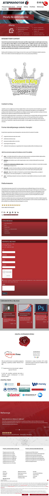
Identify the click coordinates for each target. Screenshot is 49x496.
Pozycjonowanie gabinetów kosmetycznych (34, 456)
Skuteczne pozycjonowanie (31, 461)
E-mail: (4, 259)
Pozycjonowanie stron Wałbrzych (9, 458)
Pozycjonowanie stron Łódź (8, 452)
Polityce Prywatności (11, 486)
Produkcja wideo (21, 477)
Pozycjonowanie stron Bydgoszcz (9, 456)
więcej (12, 323)
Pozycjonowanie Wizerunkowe (31, 452)
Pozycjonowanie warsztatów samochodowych (34, 453)
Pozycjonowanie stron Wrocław (9, 462)
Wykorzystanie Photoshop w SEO (41, 313)
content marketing (15, 214)
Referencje (40, 7)
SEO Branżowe (8, 223)
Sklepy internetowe (38, 27)
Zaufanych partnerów (24, 485)
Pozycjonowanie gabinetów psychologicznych (34, 458)
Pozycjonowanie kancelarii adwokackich (33, 455)
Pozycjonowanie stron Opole (9, 453)
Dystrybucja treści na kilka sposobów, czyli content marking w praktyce (9, 315)
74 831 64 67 (7, 245)
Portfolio (32, 7)
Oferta (26, 7)
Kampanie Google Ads (39, 34)
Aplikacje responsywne (23, 32)
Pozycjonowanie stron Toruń (9, 461)
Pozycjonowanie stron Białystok (9, 459)
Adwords (6, 231)
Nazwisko (4, 254)
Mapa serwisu (36, 474)
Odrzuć (25, 494)
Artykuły (4, 476)
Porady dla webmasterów (10, 229)
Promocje (35, 476)
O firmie (19, 7)
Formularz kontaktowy (37, 473)
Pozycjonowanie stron (8, 7)
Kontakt (4, 9)
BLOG (34, 477)
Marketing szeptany (39, 32)
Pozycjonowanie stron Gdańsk (9, 455)
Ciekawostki (7, 232)
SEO (5, 225)
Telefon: (4, 265)
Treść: (4, 284)
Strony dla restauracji (23, 34)
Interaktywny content (7, 214)
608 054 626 (10, 247)
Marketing (6, 227)
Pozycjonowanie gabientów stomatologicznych (35, 459)
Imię (3, 249)
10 (20, 205)
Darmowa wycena (14, 9)
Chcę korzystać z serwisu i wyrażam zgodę (39, 494)
